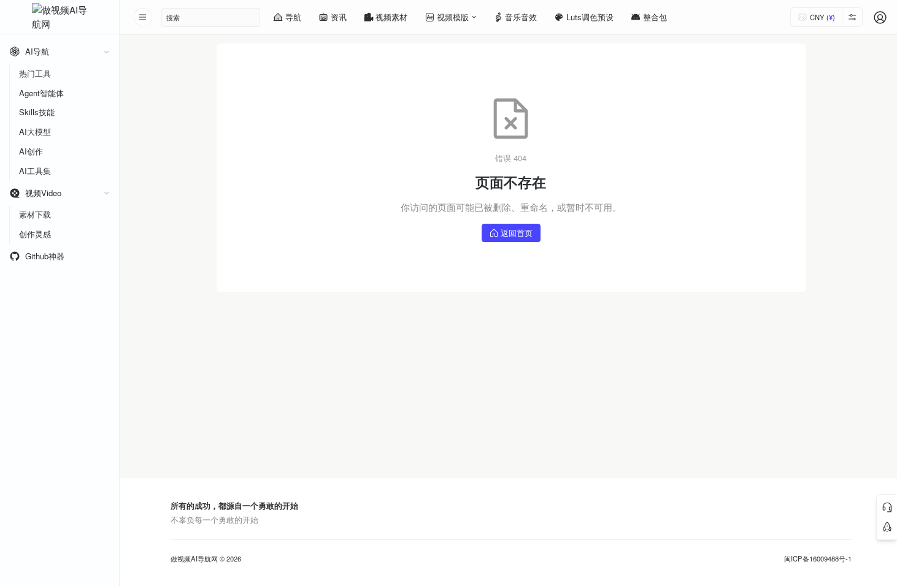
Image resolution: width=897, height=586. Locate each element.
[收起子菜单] (106, 51)
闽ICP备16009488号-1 (818, 558)
